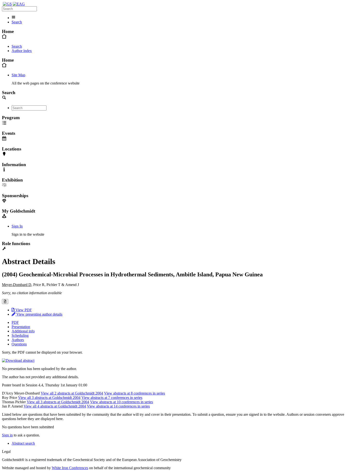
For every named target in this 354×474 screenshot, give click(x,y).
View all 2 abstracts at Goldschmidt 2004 (72, 393)
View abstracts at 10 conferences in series (121, 402)
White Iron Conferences (70, 468)
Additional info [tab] (23, 331)
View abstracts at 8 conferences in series (134, 393)
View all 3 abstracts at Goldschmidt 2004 (49, 398)
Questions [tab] (19, 344)
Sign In (17, 226)
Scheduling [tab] (20, 335)
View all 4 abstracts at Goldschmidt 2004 (55, 406)
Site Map (18, 75)
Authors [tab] (18, 340)
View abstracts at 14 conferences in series (118, 406)
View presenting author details (38, 314)
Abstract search (23, 443)
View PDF (23, 310)
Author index (22, 51)
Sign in (7, 435)
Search (17, 22)
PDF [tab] (15, 322)
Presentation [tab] (21, 327)
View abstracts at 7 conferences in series (111, 398)
